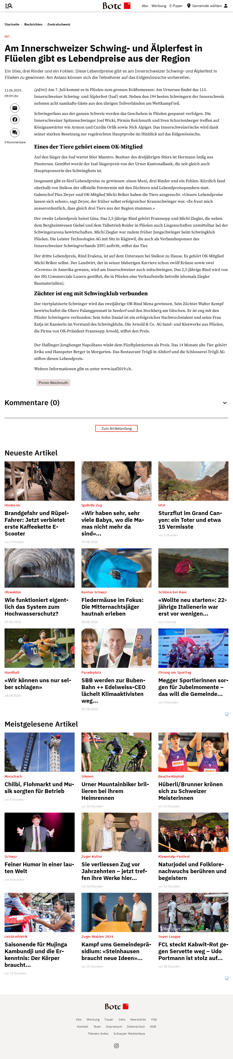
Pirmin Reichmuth (53, 382)
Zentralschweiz (58, 24)
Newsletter (138, 1019)
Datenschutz (136, 1027)
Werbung (159, 5)
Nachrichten (33, 24)
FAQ (154, 1019)
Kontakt (83, 1027)
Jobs (122, 1019)
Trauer (109, 1019)
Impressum (114, 1027)
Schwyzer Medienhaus (129, 1034)
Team (97, 1027)
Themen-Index (98, 1034)
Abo (145, 5)
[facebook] (21, 121)
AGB (153, 1027)
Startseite (12, 24)
